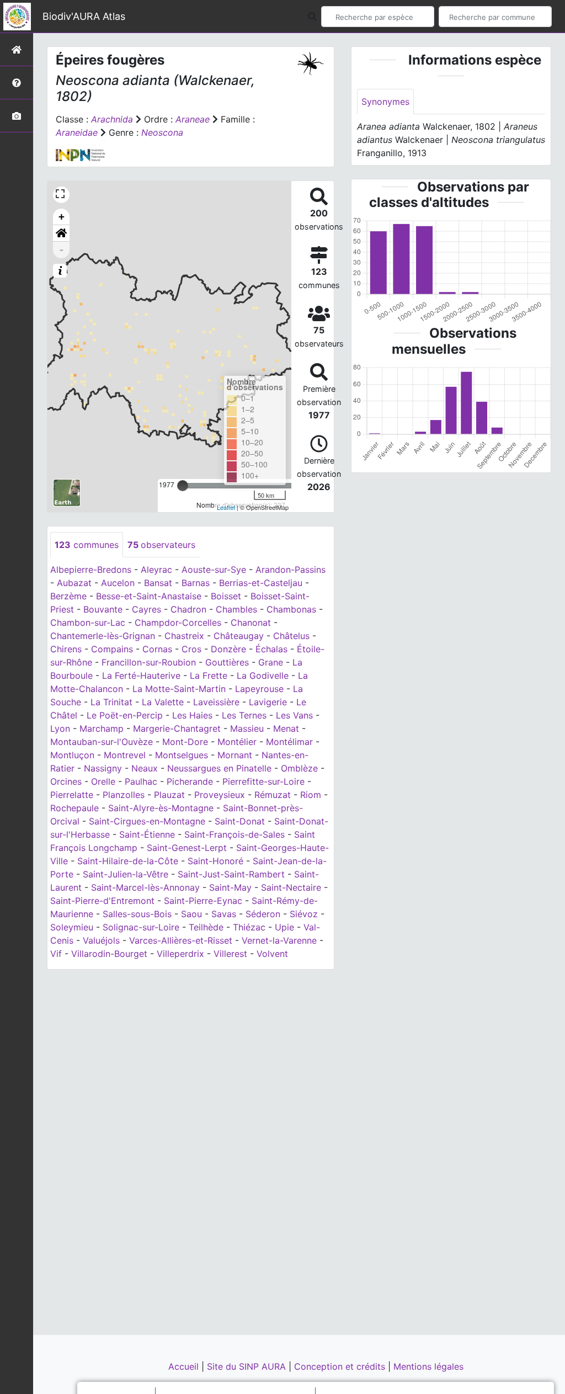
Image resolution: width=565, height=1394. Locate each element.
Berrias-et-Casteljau (260, 582)
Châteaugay (239, 635)
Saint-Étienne (147, 834)
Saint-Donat (240, 821)
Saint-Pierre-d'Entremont (102, 900)
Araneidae (77, 132)
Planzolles (124, 794)
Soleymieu (71, 927)
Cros (191, 649)
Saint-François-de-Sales (234, 834)
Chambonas (291, 609)
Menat (286, 728)
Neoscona (162, 132)
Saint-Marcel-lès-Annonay (145, 887)
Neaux (144, 768)
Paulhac (141, 781)
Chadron (188, 609)
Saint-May (230, 887)
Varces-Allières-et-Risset (180, 940)
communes (87, 544)
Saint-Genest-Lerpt (187, 847)
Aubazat (74, 582)
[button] (61, 233)
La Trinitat (111, 701)
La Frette (208, 675)
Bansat (158, 582)
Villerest (230, 953)
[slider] (182, 485)
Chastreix (184, 635)
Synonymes (385, 101)
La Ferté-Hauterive (141, 675)
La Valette (163, 701)
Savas (223, 913)
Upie (284, 927)
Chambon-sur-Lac (87, 622)
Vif (56, 953)
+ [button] (61, 216)
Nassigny (103, 768)
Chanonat (251, 622)
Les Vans (294, 715)
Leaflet (226, 507)
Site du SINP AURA (248, 1366)
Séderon (263, 913)
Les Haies (192, 715)
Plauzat (169, 794)
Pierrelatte (71, 794)
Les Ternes (244, 715)
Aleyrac (156, 569)
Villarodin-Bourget (109, 953)
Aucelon (118, 582)
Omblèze (299, 768)
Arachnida (112, 119)
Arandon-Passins (290, 569)
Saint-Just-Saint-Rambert (231, 874)
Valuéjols (101, 940)
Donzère (228, 649)
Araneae (192, 119)
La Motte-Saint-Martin (179, 688)
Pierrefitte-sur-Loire (263, 781)
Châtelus (291, 635)
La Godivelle (263, 675)
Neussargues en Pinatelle (219, 768)
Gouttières (227, 662)
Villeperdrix (180, 953)
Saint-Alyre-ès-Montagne (161, 807)
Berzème (68, 596)
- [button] (61, 250)
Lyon (60, 728)
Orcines (66, 781)
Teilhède (206, 927)
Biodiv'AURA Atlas (83, 16)
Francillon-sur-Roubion (149, 662)
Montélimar (289, 741)
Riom (310, 794)
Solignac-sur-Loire (141, 927)
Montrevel (125, 754)
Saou (191, 913)
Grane (270, 662)
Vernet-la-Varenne (279, 940)
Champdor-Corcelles (178, 622)
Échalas (271, 649)
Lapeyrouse (259, 688)
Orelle (103, 781)
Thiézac (249, 927)
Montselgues (181, 754)
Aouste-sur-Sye (214, 569)
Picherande (190, 781)
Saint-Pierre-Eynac (203, 900)
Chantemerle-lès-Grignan (102, 635)
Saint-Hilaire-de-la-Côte (127, 860)
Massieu (247, 728)
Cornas (157, 649)
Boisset (226, 596)
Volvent (272, 953)
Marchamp (101, 728)
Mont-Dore (185, 741)
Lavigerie (268, 701)
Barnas (196, 582)
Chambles (236, 609)
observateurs (161, 544)
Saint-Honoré (215, 860)
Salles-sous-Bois (137, 913)
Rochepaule (74, 807)
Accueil (184, 1366)
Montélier (237, 741)
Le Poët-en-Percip (125, 715)
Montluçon (72, 754)
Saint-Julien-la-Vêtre (125, 874)
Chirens (66, 649)
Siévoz (304, 913)
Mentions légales (428, 1366)
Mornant (234, 754)
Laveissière (216, 701)
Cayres (146, 609)
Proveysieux (219, 794)
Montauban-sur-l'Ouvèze (101, 741)
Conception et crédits (341, 1366)
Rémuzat (272, 794)
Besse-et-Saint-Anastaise (148, 596)
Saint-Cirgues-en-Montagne (147, 821)
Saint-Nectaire (291, 887)
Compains (112, 649)
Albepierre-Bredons (90, 569)
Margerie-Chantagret (177, 728)
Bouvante (102, 609)
